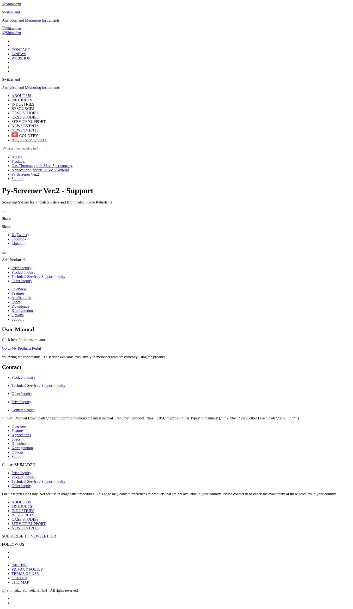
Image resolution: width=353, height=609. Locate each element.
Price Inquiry (21, 473)
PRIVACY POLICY (27, 569)
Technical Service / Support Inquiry (38, 481)
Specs (16, 302)
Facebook (19, 239)
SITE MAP (20, 582)
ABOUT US (21, 502)
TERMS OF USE (25, 574)
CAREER (19, 578)
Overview (19, 289)
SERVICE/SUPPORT (29, 524)
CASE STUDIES (25, 117)
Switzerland (11, 12)
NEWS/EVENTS (25, 130)
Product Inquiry (23, 477)
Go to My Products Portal (21, 348)
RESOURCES (23, 515)
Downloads (20, 306)
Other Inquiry (22, 486)
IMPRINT (19, 565)
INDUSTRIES (23, 511)
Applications (21, 298)
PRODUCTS (22, 506)
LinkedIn (18, 243)
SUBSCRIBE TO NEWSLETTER (29, 536)
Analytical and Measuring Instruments (31, 20)
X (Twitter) (20, 235)
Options (18, 315)
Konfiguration (22, 311)
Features (18, 293)
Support (18, 319)
